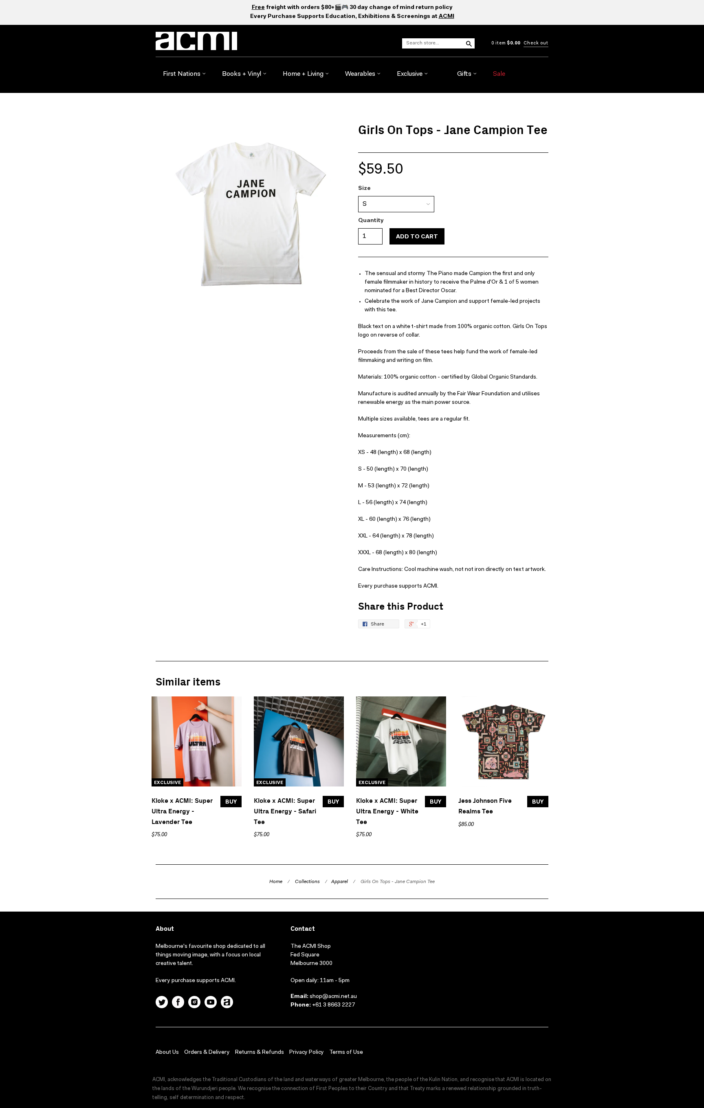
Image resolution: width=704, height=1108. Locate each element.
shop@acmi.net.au (333, 997)
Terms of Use (346, 1052)
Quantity (371, 220)
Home (275, 881)
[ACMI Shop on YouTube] (211, 1003)
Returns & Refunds (259, 1052)
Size (364, 188)
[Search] (468, 43)
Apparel (339, 881)
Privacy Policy (306, 1052)
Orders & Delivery (207, 1052)
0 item (505, 43)
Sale (499, 74)
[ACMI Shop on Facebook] (178, 1003)
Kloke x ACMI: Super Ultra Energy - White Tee (387, 811)
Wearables (361, 74)
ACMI (446, 17)
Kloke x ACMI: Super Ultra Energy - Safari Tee (285, 811)
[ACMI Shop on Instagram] (194, 1003)
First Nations (182, 74)
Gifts (465, 74)
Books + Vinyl (242, 74)
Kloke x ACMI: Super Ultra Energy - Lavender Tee (182, 811)
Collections (307, 881)
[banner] (244, 41)
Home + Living (304, 74)
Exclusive (410, 74)
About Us (167, 1052)
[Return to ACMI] (227, 1003)
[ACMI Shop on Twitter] (162, 1003)
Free (258, 8)
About (165, 929)
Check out (536, 43)
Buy (231, 802)
